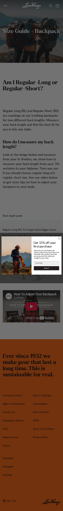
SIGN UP (46, 268)
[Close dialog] (59, 238)
